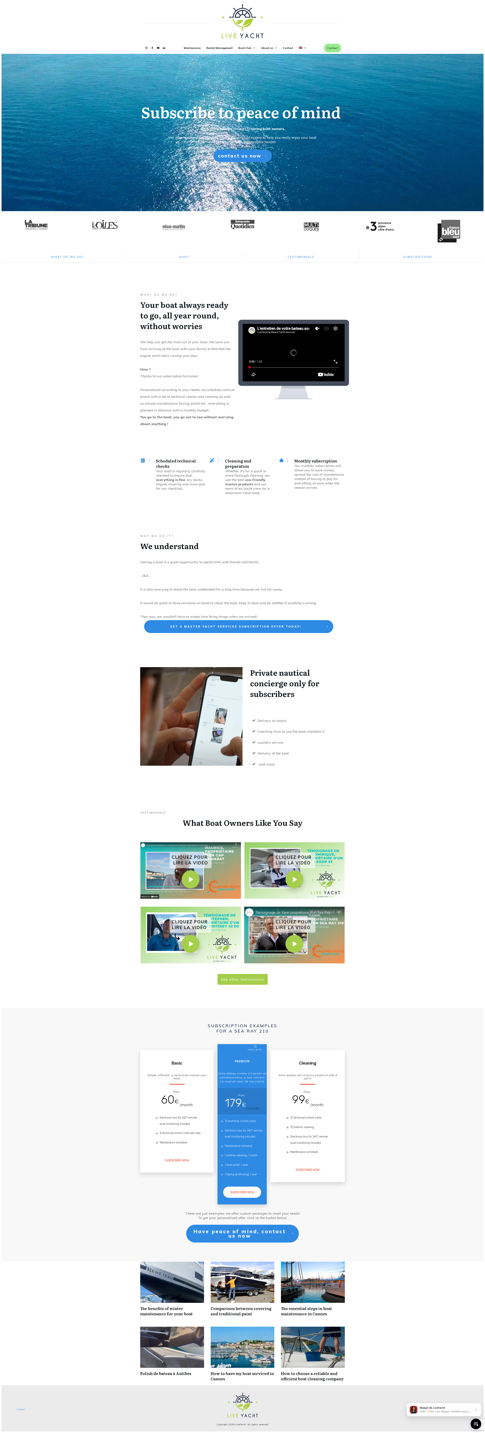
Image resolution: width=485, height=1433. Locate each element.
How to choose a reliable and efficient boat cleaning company (312, 1375)
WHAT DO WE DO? (67, 257)
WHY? (184, 257)
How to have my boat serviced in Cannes (242, 1375)
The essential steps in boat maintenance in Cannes (306, 1310)
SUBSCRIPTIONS (417, 257)
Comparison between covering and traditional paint (241, 1310)
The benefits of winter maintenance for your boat (166, 1310)
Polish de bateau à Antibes (165, 1373)
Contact (21, 1409)
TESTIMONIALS (300, 257)
